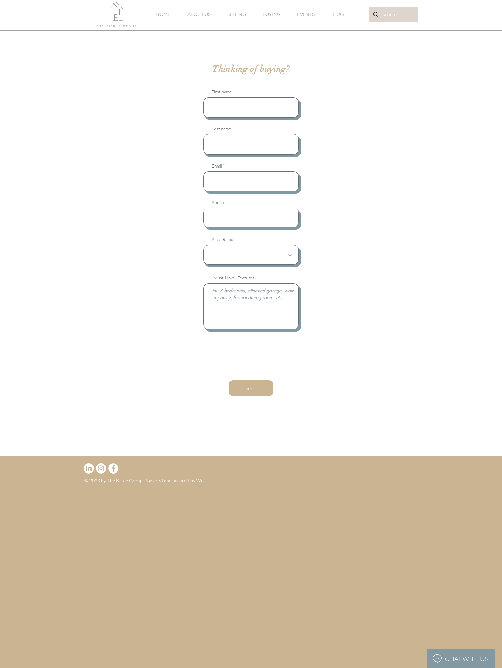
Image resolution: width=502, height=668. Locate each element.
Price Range (223, 239)
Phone (218, 202)
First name (222, 92)
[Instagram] (101, 468)
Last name (221, 129)
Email (217, 166)
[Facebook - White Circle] (113, 468)
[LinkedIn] (89, 468)
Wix (200, 480)
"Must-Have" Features (233, 278)
